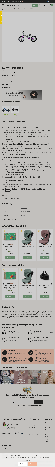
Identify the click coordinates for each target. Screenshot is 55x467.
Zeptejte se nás (7, 87)
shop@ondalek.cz (11, 425)
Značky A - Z (4, 448)
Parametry (11, 121)
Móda (46, 434)
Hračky (46, 432)
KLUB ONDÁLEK (11, 350)
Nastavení (27, 460)
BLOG (35, 350)
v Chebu (40, 358)
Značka (21, 121)
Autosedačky (48, 425)
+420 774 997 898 (11, 427)
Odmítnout (22, 463)
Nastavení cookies (33, 439)
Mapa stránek (5, 450)
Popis (3, 121)
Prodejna (36, 357)
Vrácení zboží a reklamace (35, 432)
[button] (10, 256)
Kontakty (31, 422)
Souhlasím (32, 463)
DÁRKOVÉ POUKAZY (12, 357)
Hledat (35, 5)
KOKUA (23, 215)
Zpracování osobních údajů (35, 436)
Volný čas (47, 436)
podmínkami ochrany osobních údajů (33, 405)
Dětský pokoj (48, 427)
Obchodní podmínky (33, 434)
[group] (10, 245)
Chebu (45, 340)
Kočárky (47, 422)
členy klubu (12, 332)
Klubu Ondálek (10, 1)
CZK (50, 1)
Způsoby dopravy (33, 427)
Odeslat (38, 402)
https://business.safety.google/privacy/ (40, 457)
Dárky (46, 439)
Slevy (46, 441)
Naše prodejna (32, 425)
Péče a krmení (48, 429)
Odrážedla (24, 208)
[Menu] (3, 5)
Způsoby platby (32, 429)
